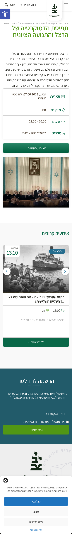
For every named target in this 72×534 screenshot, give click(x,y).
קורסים (51, 23)
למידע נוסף (37, 342)
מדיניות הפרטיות (33, 421)
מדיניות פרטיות (36, 529)
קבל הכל (36, 501)
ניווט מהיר (29, 4)
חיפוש (13, 4)
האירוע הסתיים (37, 148)
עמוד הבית (63, 23)
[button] (5, 14)
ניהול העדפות (36, 522)
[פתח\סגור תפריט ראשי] (66, 5)
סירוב (36, 511)
